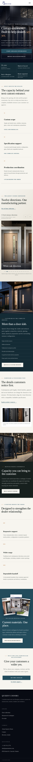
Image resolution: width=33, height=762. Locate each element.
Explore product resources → (9, 402)
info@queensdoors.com (8, 748)
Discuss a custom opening (12, 364)
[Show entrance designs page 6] (15, 271)
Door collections (6, 712)
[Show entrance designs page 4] (11, 271)
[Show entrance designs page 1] (5, 271)
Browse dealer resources (17, 56)
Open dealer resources (12, 640)
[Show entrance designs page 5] (13, 271)
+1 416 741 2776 (6, 745)
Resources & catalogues (8, 715)
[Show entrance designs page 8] (19, 271)
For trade (4, 718)
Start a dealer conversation (16, 51)
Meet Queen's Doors (10, 491)
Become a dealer (16, 677)
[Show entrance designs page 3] (9, 271)
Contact (4, 732)
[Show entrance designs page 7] (17, 271)
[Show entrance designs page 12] (28, 271)
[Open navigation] (29, 3)
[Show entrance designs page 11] (26, 271)
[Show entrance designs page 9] (21, 271)
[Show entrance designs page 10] (24, 271)
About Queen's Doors (7, 729)
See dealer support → (16, 681)
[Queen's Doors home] (7, 3)
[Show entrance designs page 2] (7, 271)
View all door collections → (8, 208)
